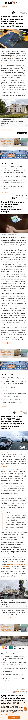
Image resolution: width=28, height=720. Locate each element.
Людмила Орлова (21, 691)
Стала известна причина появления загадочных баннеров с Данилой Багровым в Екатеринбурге (13, 658)
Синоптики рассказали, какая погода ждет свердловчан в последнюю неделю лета (14, 172)
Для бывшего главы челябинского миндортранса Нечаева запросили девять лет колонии (13, 680)
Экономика (4, 342)
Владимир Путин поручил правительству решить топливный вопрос (13, 389)
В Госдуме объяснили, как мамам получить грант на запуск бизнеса (13, 167)
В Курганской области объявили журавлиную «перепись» (13, 675)
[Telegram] (22, 133)
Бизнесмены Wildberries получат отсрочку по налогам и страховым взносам (13, 182)
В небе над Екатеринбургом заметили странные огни (14, 177)
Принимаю (14, 717)
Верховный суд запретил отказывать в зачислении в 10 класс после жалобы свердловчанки (15, 670)
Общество (10, 342)
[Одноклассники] (20, 133)
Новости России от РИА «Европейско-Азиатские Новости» (10, 3)
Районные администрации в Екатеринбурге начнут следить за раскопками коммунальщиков (13, 401)
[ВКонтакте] (18, 133)
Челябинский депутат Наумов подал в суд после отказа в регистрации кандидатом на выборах (14, 395)
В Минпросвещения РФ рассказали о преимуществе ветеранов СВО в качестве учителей (14, 383)
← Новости (4, 192)
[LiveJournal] (26, 133)
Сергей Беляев (21, 412)
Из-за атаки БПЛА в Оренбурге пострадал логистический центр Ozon (14, 378)
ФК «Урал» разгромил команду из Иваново (13, 187)
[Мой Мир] (24, 133)
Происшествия (5, 617)
